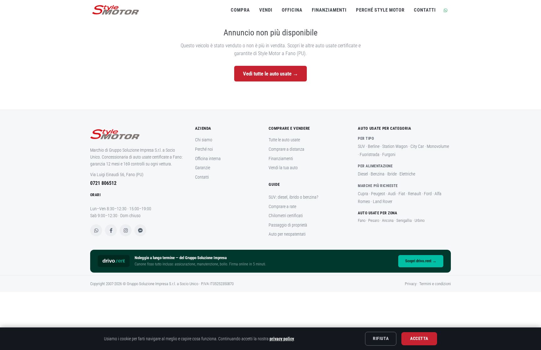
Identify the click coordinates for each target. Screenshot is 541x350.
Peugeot (378, 193)
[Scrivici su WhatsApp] (444, 10)
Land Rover (382, 201)
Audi (392, 193)
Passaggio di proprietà (288, 224)
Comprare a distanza (286, 149)
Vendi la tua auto (283, 167)
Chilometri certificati (286, 215)
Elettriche (407, 173)
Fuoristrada (369, 154)
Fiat (402, 193)
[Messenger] (140, 230)
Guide (274, 184)
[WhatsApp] (96, 230)
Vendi (265, 10)
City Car (417, 146)
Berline (373, 146)
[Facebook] (111, 230)
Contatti (425, 10)
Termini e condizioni (435, 283)
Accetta (419, 338)
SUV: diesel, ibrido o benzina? (293, 197)
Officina (292, 10)
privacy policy (282, 338)
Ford (428, 193)
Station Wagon (395, 146)
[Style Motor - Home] (136, 136)
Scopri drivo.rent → (420, 261)
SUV (361, 146)
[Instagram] (125, 230)
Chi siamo (203, 139)
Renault (414, 193)
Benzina (377, 173)
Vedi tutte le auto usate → (270, 74)
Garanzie (202, 167)
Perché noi (204, 149)
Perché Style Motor (380, 10)
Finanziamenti (329, 10)
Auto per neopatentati (287, 234)
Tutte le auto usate (284, 139)
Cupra (363, 193)
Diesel (363, 173)
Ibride (392, 173)
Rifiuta (381, 338)
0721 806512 (103, 183)
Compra (240, 10)
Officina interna (208, 158)
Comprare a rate (282, 206)
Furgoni (388, 154)
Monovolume (438, 146)
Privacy (410, 283)
